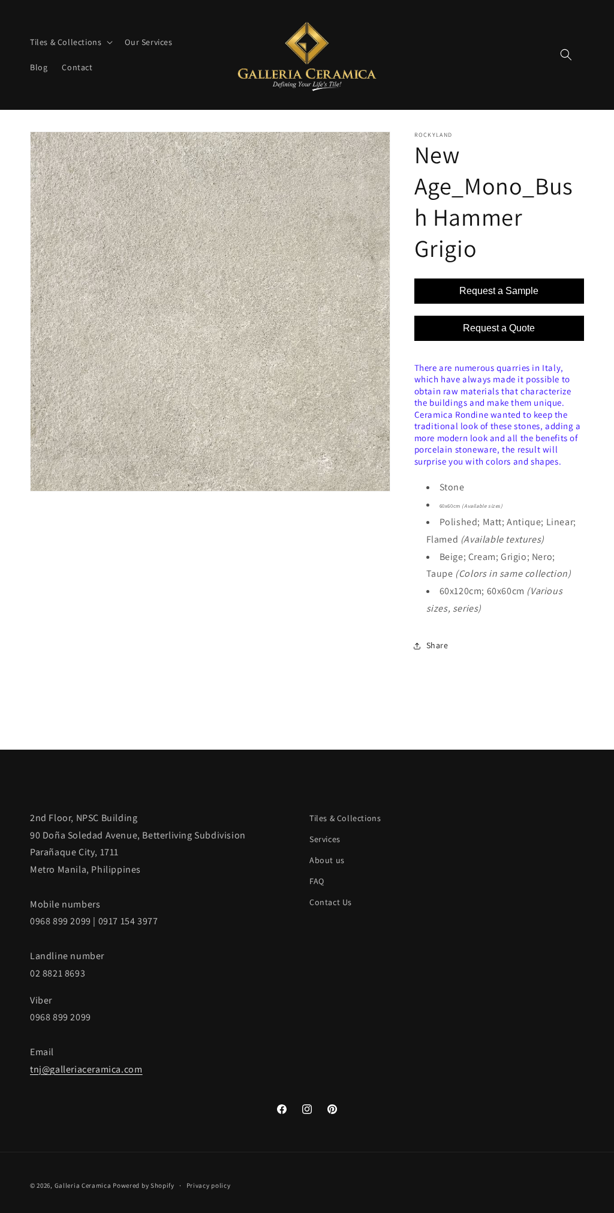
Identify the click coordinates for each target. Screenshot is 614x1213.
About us (327, 860)
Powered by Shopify (143, 1185)
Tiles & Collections (345, 818)
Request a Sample (498, 291)
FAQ (316, 881)
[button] (70, 42)
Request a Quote (499, 328)
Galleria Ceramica (83, 1185)
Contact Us (330, 902)
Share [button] (437, 645)
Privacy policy (208, 1185)
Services (325, 839)
